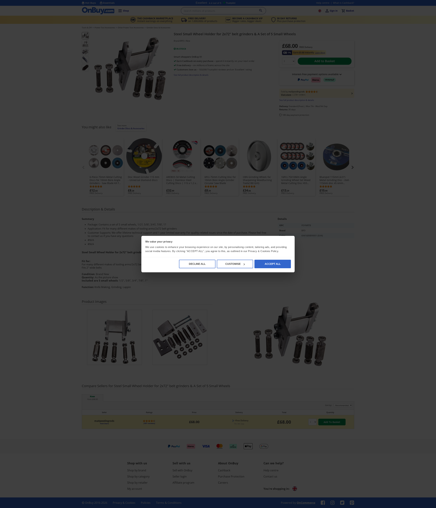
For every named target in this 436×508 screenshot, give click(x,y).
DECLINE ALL (197, 263)
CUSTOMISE (233, 263)
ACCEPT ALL (273, 263)
